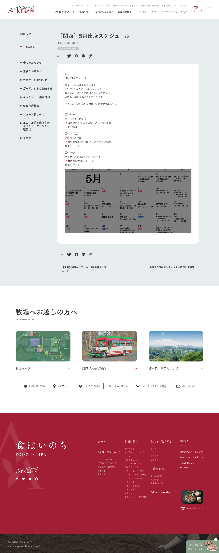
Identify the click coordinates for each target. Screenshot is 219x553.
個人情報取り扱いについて (20, 541)
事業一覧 (101, 474)
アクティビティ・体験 (134, 470)
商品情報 (154, 479)
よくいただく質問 (180, 5)
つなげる (154, 455)
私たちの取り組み (104, 11)
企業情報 (101, 470)
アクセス (128, 493)
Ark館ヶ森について (65, 11)
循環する (154, 459)
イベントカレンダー (103, 5)
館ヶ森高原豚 (156, 475)
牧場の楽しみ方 (131, 459)
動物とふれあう (131, 466)
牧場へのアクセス (120, 5)
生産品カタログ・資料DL (191, 457)
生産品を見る (124, 11)
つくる (153, 452)
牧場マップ (134, 5)
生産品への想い (157, 483)
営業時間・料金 (131, 489)
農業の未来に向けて (106, 466)
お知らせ (142, 11)
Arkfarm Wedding (169, 11)
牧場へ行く (85, 11)
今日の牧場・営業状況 (150, 5)
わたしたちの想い (105, 459)
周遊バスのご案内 (132, 485)
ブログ (154, 11)
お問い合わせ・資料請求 (135, 496)
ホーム (101, 441)
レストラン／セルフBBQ (135, 474)
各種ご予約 (166, 5)
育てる (153, 448)
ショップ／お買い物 (133, 478)
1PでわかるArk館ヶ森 (107, 462)
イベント (128, 455)
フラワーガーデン (132, 463)
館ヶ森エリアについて (134, 452)
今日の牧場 (129, 448)
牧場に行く (131, 441)
